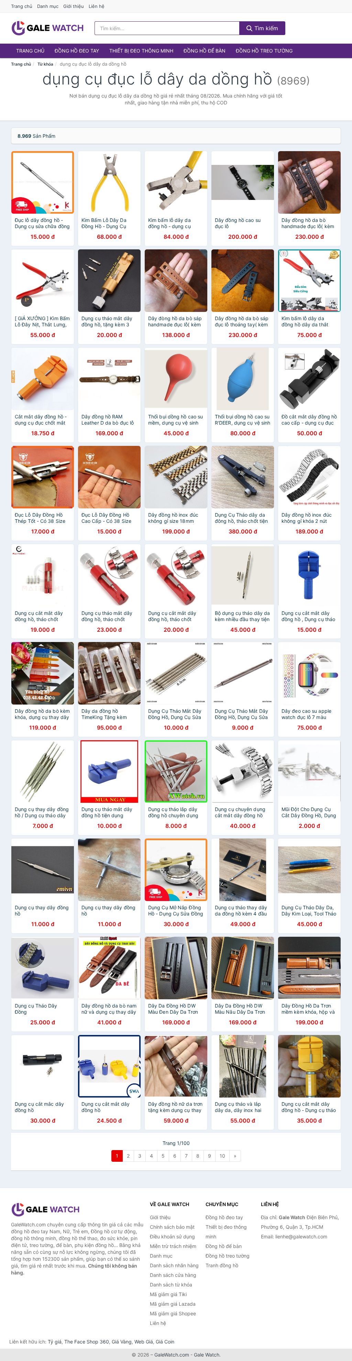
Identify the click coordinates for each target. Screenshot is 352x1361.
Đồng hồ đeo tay (77, 51)
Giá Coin (165, 1342)
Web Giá (143, 1342)
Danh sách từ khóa (171, 1284)
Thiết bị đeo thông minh (141, 51)
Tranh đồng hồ (222, 1265)
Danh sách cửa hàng (173, 1275)
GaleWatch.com (171, 1355)
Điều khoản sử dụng (172, 1236)
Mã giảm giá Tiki (168, 1294)
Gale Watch (206, 1355)
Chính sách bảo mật (172, 1227)
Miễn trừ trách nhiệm (173, 1246)
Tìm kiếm (265, 28)
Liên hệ (96, 6)
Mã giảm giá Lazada (173, 1304)
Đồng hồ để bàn (205, 51)
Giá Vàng (122, 1342)
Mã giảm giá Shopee (173, 1313)
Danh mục (47, 6)
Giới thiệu (73, 6)
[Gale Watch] (45, 1210)
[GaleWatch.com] (47, 28)
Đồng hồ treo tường (264, 51)
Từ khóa (45, 64)
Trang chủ (21, 6)
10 (222, 1156)
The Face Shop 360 (86, 1342)
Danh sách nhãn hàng (174, 1265)
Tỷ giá (55, 1342)
